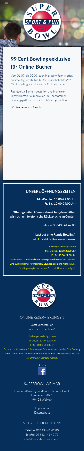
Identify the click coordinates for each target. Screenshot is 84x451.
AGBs (42, 365)
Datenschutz (42, 412)
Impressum (42, 408)
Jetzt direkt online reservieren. (54, 239)
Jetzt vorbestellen (42, 325)
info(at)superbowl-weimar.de (42, 439)
